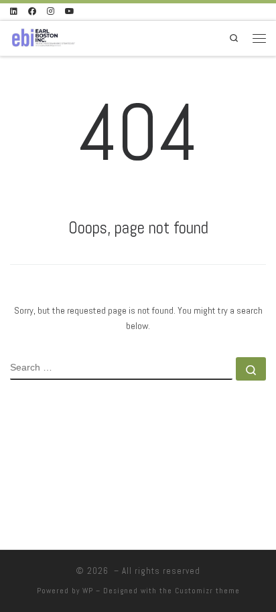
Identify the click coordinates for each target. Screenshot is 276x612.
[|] (43, 36)
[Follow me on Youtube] (69, 11)
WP (87, 590)
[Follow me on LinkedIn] (13, 11)
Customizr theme (207, 590)
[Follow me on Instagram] (50, 11)
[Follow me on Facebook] (32, 11)
